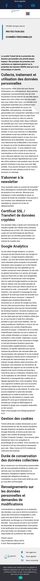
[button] (28, 14)
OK (21, 578)
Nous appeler (20, 1)
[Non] (36, 573)
